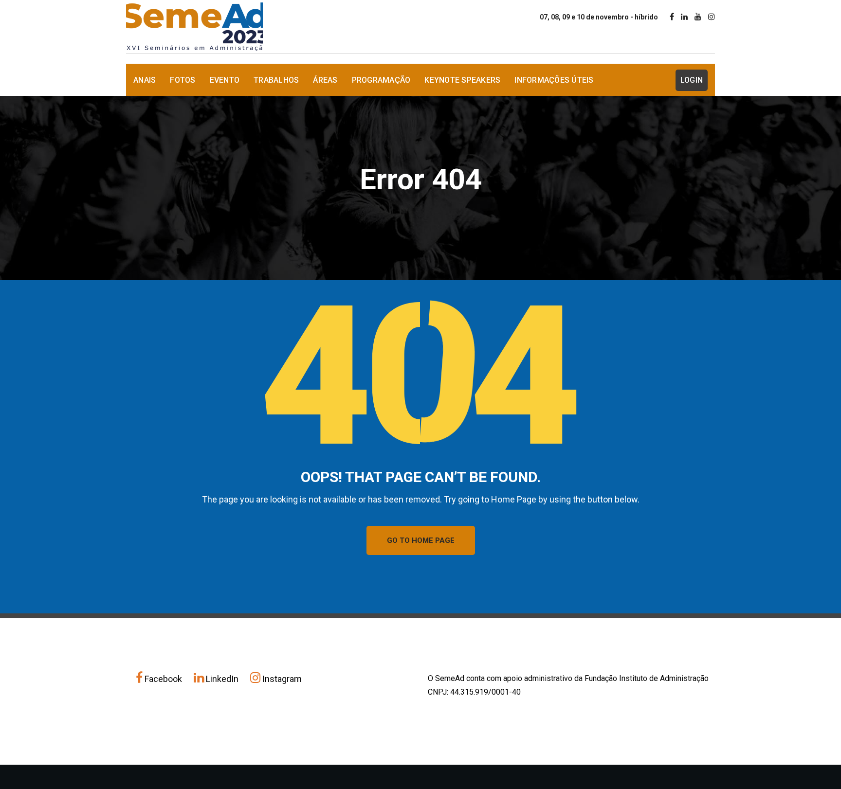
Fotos (182, 80)
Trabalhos (276, 80)
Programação (381, 80)
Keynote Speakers (462, 80)
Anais (144, 80)
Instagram (281, 679)
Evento (225, 80)
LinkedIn (222, 679)
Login (691, 80)
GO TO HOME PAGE (421, 540)
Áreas (325, 80)
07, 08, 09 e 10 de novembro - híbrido (599, 17)
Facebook (163, 679)
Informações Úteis (553, 80)
